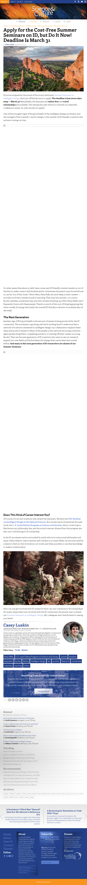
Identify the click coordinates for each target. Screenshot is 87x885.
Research (65, 661)
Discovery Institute (44, 882)
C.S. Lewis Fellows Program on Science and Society (37, 656)
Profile (17, 650)
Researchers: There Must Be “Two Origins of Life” (20, 761)
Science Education (46, 26)
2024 (12, 794)
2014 (62, 794)
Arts (7, 26)
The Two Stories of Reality (12, 730)
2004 (32, 797)
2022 (24, 794)
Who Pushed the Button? (12, 764)
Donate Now (43, 691)
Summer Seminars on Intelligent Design (25, 615)
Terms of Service (24, 870)
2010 (81, 794)
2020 (34, 794)
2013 (67, 794)
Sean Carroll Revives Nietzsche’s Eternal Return (20, 785)
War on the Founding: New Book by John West (19, 736)
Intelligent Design (18, 26)
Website (25, 650)
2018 (44, 794)
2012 (72, 794)
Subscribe (28, 2)
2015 (58, 794)
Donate (20, 2)
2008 (11, 797)
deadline (72, 656)
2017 (48, 794)
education (8, 661)
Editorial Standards (24, 867)
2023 (18, 794)
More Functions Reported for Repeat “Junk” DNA (20, 782)
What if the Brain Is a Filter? (13, 751)
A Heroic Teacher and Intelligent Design (17, 741)
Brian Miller (9, 656)
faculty (18, 661)
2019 (39, 794)
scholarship (76, 661)
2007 (16, 797)
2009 (6, 797)
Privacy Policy (22, 872)
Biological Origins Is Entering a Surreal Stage (19, 758)
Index (68, 21)
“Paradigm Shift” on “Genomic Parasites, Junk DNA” (21, 775)
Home (7, 834)
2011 (76, 794)
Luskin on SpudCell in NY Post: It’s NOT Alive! (19, 755)
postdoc (56, 661)
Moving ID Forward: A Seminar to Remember (19, 718)
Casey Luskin (9, 44)
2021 (29, 794)
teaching (18, 665)
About (13, 2)
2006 (21, 797)
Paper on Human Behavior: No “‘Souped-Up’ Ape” (20, 778)
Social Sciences (61, 26)
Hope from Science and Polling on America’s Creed (21, 772)
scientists (8, 665)
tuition (26, 665)
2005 (26, 797)
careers (64, 656)
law (49, 661)
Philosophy (32, 26)
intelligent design (38, 661)
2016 (53, 794)
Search (8, 841)
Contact (8, 845)
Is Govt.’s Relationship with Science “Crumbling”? (20, 724)
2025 (6, 794)
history (26, 661)
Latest (57, 21)
